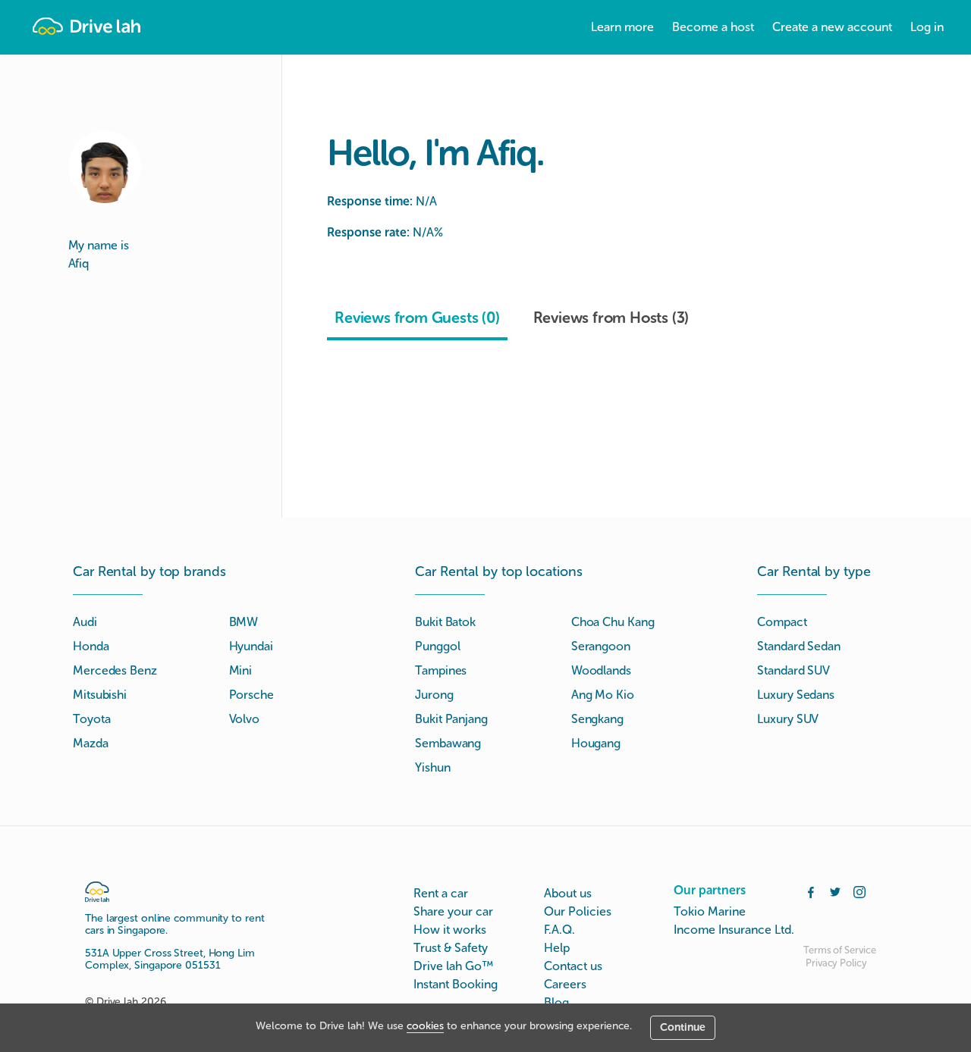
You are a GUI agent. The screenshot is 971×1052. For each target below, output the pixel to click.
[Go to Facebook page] (811, 890)
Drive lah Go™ (453, 966)
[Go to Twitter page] (835, 890)
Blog (556, 1002)
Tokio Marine (710, 911)
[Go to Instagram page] (859, 890)
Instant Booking (455, 984)
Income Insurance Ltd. (734, 929)
